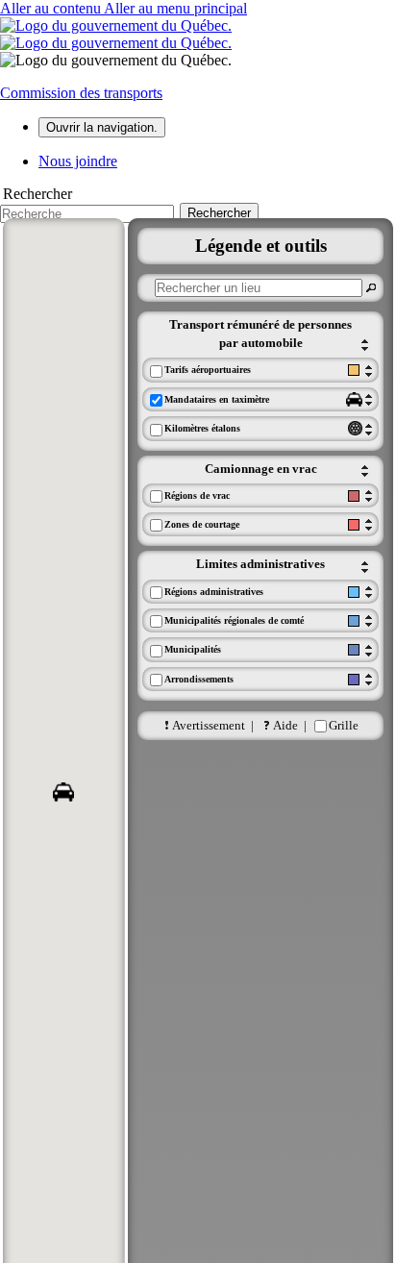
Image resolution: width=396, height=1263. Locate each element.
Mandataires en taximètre (216, 399)
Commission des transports (81, 93)
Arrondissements (199, 679)
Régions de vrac (197, 495)
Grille (344, 725)
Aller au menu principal (175, 8)
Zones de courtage (201, 524)
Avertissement (208, 725)
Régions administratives (213, 591)
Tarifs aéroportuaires (207, 369)
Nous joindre (77, 161)
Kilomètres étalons (202, 428)
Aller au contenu (52, 8)
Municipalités (192, 649)
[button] (63, 792)
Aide (285, 725)
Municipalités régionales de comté (234, 620)
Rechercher (37, 194)
